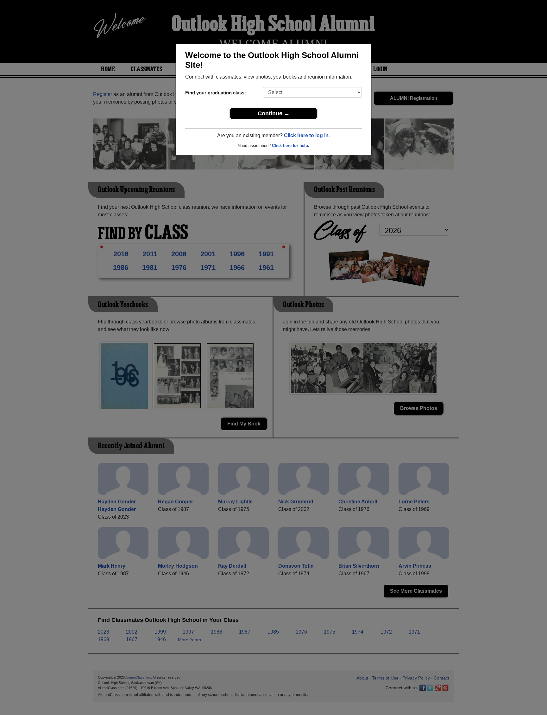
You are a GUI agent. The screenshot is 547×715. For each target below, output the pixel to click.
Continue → (274, 113)
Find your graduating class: (215, 92)
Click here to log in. (307, 135)
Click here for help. (290, 145)
